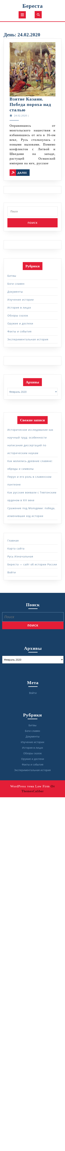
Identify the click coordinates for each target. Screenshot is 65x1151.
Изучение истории (20, 299)
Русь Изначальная (20, 556)
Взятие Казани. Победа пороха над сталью (30, 104)
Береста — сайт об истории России (32, 564)
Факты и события (19, 331)
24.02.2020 (20, 115)
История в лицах (19, 307)
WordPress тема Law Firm (30, 786)
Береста (32, 6)
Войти (11, 572)
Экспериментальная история (27, 339)
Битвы (11, 275)
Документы (15, 291)
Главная (13, 540)
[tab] (22, 15)
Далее (24, 171)
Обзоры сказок (17, 315)
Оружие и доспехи (20, 323)
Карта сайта (16, 548)
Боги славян (16, 283)
